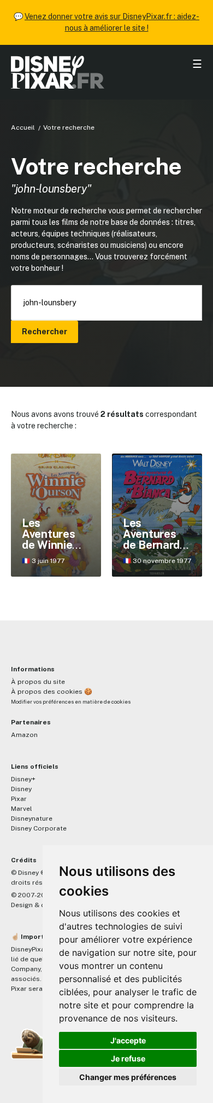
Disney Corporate (39, 828)
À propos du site (38, 682)
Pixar (19, 799)
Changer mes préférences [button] (127, 1077)
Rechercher (44, 331)
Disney (21, 789)
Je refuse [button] (128, 1058)
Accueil (23, 127)
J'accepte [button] (128, 1040)
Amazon (24, 735)
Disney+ (23, 779)
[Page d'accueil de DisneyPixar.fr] (106, 72)
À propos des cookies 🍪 (51, 691)
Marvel (21, 808)
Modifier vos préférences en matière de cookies (71, 702)
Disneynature (31, 818)
